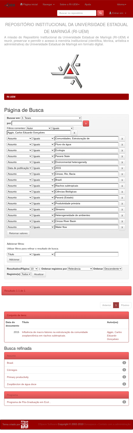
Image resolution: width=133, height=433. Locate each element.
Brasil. (10, 362)
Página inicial (30, 4)
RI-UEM (11, 96)
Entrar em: (118, 13)
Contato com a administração (114, 424)
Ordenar (98, 268)
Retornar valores (18, 233)
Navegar (48, 4)
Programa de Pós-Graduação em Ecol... (29, 402)
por (9, 123)
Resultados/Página (18, 268)
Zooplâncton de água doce (21, 384)
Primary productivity (18, 377)
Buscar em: (13, 118)
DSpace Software (47, 424)
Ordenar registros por (54, 268)
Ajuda (88, 4)
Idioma (121, 4)
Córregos (12, 370)
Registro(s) (13, 274)
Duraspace (90, 424)
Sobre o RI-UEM (69, 4)
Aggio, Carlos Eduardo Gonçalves (114, 335)
